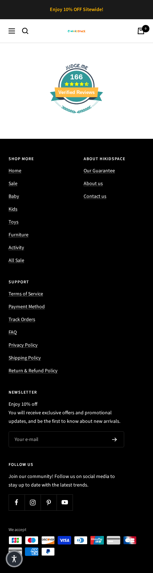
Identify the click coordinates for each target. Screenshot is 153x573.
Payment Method (27, 306)
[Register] (114, 439)
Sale (13, 183)
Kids (13, 209)
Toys (14, 222)
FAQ (13, 332)
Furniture (18, 234)
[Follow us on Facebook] (17, 502)
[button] (14, 558)
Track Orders (22, 319)
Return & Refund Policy (33, 370)
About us (93, 183)
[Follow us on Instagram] (33, 502)
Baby (14, 196)
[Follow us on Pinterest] (49, 502)
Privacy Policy (23, 345)
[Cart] (140, 31)
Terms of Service (26, 294)
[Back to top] (133, 526)
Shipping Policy (25, 358)
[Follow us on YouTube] (65, 502)
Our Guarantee (99, 170)
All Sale (16, 260)
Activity (16, 247)
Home (15, 170)
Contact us (95, 196)
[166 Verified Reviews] (76, 117)
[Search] (25, 31)
